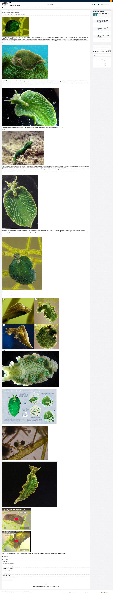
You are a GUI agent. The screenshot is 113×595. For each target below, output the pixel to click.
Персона (94, 50)
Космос (45, 7)
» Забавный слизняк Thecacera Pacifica (8, 563)
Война (107, 47)
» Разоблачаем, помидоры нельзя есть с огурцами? (9, 577)
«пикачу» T (59, 553)
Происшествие (100, 50)
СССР (36, 7)
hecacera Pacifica (64, 553)
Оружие (40, 7)
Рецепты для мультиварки (96, 47)
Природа (6, 7)
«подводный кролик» (50, 553)
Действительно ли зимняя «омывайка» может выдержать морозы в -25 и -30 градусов (103, 28)
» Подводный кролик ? (5, 561)
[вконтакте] (96, 4)
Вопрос (109, 47)
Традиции (94, 52)
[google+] (98, 4)
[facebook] (94, 4)
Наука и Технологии (51, 7)
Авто (103, 47)
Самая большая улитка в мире (31, 553)
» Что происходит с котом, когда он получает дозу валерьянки (11, 571)
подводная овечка (41, 553)
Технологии (109, 51)
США (93, 51)
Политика (11, 7)
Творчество (103, 51)
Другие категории (59, 7)
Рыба (108, 50)
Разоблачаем (103, 50)
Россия (106, 50)
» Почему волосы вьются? (6, 575)
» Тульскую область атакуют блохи (7, 568)
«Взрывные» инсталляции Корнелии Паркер (103, 17)
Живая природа (10, 12)
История (32, 7)
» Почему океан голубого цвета (7, 564)
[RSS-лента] (92, 4)
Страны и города (17, 7)
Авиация (101, 47)
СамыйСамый (96, 51)
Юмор (97, 52)
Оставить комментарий (7, 579)
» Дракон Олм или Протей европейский (8, 566)
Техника (106, 51)
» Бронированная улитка (6, 573)
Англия (105, 47)
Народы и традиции (25, 7)
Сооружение (100, 51)
